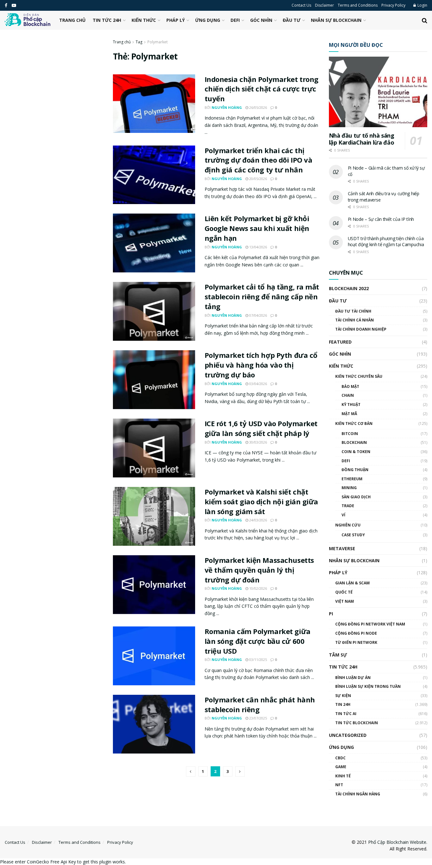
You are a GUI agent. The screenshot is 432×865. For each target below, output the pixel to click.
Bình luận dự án (353, 677)
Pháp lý (175, 20)
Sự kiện (343, 695)
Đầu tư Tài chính (353, 311)
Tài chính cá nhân (354, 320)
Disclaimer (324, 5)
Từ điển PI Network (356, 642)
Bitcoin (350, 433)
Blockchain (354, 442)
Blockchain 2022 (349, 288)
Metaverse (342, 548)
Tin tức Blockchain (356, 722)
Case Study (353, 535)
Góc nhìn (261, 20)
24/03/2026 (257, 520)
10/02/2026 (257, 588)
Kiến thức (144, 20)
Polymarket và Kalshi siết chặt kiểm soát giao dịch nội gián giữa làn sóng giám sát (261, 501)
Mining (349, 487)
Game (340, 766)
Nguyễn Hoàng (227, 107)
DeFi (235, 20)
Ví (343, 515)
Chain (348, 395)
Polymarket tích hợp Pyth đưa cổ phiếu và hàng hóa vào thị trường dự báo (261, 364)
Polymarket (157, 42)
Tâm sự (338, 655)
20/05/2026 (257, 178)
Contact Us (301, 5)
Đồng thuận (355, 469)
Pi (331, 614)
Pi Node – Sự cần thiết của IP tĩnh (381, 219)
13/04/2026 (257, 247)
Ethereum (352, 479)
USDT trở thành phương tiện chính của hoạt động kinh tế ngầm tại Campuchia (386, 241)
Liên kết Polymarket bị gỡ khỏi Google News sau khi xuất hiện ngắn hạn (257, 228)
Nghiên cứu (348, 525)
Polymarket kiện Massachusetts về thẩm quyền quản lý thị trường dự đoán (259, 569)
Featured (340, 342)
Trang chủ (72, 20)
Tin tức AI (345, 713)
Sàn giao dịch (356, 497)
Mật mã (349, 413)
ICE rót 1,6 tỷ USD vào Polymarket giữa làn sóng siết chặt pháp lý (261, 428)
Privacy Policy (393, 5)
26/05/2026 (257, 107)
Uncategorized (348, 735)
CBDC (340, 758)
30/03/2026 (257, 442)
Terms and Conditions (358, 5)
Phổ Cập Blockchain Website (397, 842)
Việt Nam (344, 601)
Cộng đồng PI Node (356, 633)
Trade (348, 505)
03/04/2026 (257, 383)
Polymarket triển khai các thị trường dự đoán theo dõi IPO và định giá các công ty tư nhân (258, 160)
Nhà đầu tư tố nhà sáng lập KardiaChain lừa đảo (361, 139)
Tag (139, 42)
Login (422, 5)
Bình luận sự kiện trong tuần (368, 686)
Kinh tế (343, 776)
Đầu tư (291, 20)
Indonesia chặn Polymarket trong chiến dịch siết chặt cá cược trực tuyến (261, 88)
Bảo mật (350, 386)
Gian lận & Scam (352, 583)
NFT (339, 784)
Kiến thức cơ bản (354, 423)
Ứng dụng (207, 20)
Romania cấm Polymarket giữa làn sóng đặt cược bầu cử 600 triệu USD (258, 641)
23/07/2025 (257, 718)
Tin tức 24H (107, 20)
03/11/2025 (257, 659)
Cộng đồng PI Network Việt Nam (370, 624)
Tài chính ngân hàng (357, 794)
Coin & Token (356, 451)
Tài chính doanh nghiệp (360, 329)
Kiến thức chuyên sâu (358, 376)
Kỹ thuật (351, 404)
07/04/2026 (257, 315)
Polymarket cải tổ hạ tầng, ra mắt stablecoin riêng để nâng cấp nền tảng (262, 296)
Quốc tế (344, 592)
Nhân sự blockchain (336, 20)
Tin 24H (342, 704)
